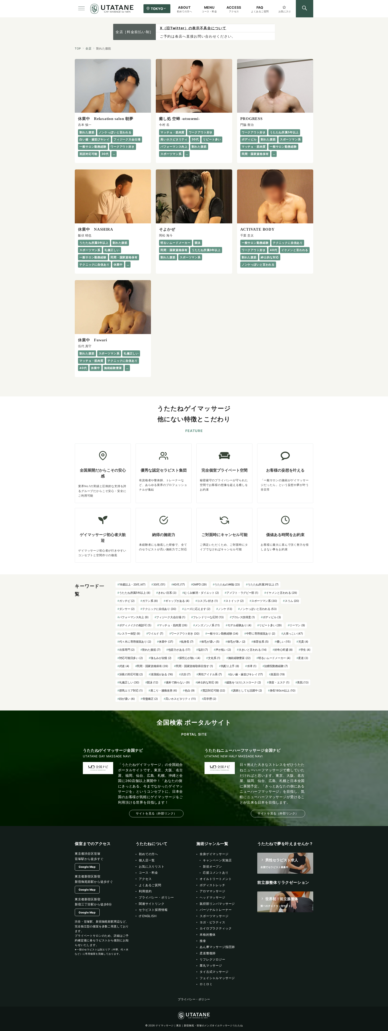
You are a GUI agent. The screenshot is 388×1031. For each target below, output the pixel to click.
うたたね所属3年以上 (263, 584)
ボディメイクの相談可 (135, 625)
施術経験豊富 (239, 658)
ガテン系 (150, 600)
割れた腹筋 (151, 649)
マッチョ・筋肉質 (173, 625)
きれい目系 (167, 592)
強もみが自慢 (161, 658)
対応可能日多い (131, 658)
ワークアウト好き (185, 633)
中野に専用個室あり (260, 633)
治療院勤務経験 (276, 666)
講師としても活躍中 (247, 690)
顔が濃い (127, 698)
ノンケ (225, 609)
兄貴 (303, 641)
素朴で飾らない (178, 682)
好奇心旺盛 (283, 649)
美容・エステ (279, 682)
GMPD (200, 584)
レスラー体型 (129, 633)
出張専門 (127, 649)
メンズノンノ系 (207, 625)
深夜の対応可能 (131, 674)
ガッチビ (127, 600)
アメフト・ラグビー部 (242, 592)
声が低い (223, 649)
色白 (190, 690)
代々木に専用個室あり (135, 641)
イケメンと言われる (281, 592)
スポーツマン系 (264, 600)
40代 (179, 584)
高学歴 (209, 698)
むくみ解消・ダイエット (201, 592)
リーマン (297, 625)
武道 (124, 666)
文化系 (214, 658)
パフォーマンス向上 (134, 617)
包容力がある (179, 649)
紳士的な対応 (207, 682)
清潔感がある (162, 674)
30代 (159, 584)
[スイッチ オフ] (304, 8)
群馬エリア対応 (131, 690)
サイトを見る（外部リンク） (156, 813)
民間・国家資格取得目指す (194, 666)
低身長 (187, 641)
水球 (251, 666)
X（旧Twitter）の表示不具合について (193, 28)
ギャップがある (177, 600)
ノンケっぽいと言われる (258, 609)
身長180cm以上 (282, 690)
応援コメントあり (216, 872)
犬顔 (185, 674)
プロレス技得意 (243, 617)
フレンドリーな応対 (208, 617)
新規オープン (212, 866)
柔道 (303, 658)
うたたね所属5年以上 (134, 592)
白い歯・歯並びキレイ (246, 674)
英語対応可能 (213, 690)
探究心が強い (189, 658)
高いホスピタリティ (181, 698)
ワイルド (155, 633)
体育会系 (261, 641)
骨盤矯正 (150, 698)
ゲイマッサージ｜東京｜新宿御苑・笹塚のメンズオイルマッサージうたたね (199, 1025)
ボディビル (272, 617)
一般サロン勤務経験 (222, 633)
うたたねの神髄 (227, 584)
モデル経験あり (239, 625)
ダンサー (127, 609)
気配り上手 (230, 666)
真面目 (278, 674)
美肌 (302, 682)
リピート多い (270, 625)
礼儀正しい (129, 682)
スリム (292, 600)
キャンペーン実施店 (217, 860)
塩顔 (203, 649)
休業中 (166, 641)
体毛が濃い (210, 641)
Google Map (87, 866)
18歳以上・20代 (132, 584)
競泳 (152, 682)
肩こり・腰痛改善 (163, 690)
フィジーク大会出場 (170, 617)
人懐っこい (293, 633)
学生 (305, 649)
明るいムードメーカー (274, 658)
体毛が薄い (236, 641)
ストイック (235, 600)
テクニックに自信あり (159, 609)
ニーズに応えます (197, 609)
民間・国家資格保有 (152, 666)
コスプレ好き (207, 600)
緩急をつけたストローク (243, 682)
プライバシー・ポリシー (194, 999)
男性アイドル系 (210, 674)
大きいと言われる (253, 649)
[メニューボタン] (81, 8)
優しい (283, 641)
